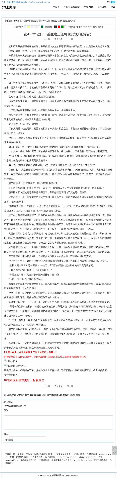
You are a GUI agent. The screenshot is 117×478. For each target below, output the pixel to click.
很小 (80, 27)
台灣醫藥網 (92, 454)
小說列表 (88, 7)
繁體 (113, 2)
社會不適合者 (37, 457)
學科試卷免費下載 (28, 460)
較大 (95, 27)
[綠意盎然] (42, 26)
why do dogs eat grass (83, 460)
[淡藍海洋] (25, 26)
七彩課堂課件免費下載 (61, 460)
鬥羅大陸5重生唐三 (30, 21)
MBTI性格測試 (100, 460)
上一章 (47, 39)
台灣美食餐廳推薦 (62, 454)
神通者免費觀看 (72, 7)
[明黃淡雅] (28, 26)
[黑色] (55, 26)
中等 (90, 27)
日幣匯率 (101, 7)
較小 (85, 27)
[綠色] (62, 26)
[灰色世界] (32, 26)
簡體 (109, 2)
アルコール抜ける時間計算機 (39, 454)
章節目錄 (58, 386)
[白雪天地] (39, 26)
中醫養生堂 (10, 454)
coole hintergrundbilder (67, 457)
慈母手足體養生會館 (19, 457)
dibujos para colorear (87, 457)
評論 (6, 410)
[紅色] (59, 26)
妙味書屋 (18, 2)
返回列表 (58, 39)
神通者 (56, 7)
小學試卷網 (44, 460)
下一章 (70, 39)
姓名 (6, 434)
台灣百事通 (79, 454)
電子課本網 (50, 457)
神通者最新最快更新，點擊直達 (24, 380)
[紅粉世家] (35, 26)
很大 (99, 27)
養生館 (20, 454)
